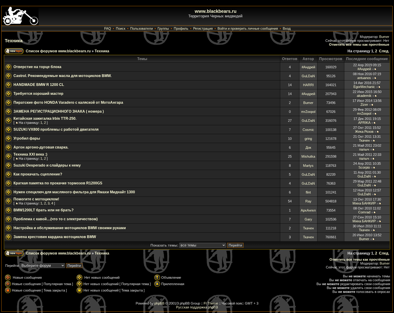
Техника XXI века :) (30, 154)
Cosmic (308, 130)
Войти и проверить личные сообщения (248, 28)
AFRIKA (364, 123)
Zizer (364, 104)
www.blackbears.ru (215, 11)
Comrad (364, 212)
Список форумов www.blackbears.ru (58, 51)
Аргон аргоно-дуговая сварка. (40, 147)
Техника (14, 40)
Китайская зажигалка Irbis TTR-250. (44, 118)
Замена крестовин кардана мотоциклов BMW (54, 237)
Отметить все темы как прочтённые (359, 44)
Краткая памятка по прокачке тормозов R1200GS (57, 183)
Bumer (384, 37)
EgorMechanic (364, 87)
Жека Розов (364, 131)
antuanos (364, 78)
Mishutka (308, 156)
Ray (308, 201)
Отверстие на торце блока (37, 67)
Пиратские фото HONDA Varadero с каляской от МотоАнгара (68, 102)
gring (308, 139)
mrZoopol (308, 112)
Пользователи (141, 28)
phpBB (159, 303)
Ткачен (364, 140)
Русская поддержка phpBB (197, 307)
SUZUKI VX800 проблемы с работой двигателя (55, 129)
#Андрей (308, 67)
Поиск (120, 28)
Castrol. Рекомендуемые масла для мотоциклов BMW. (62, 76)
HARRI (308, 85)
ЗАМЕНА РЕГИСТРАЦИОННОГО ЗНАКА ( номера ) (58, 111)
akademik (364, 96)
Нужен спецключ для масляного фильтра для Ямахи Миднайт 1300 (74, 192)
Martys (308, 165)
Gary (308, 219)
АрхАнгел (308, 210)
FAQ (107, 28)
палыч (364, 149)
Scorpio (364, 167)
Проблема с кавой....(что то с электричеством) (55, 219)
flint (308, 192)
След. (384, 51)
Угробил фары (26, 138)
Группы (163, 28)
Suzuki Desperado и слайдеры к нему (47, 165)
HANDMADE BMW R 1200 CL (38, 85)
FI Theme (211, 303)
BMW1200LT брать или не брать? (43, 210)
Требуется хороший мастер (38, 93)
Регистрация (203, 28)
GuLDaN (308, 76)
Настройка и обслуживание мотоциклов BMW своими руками (69, 228)
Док (308, 147)
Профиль (181, 28)
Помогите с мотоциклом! (36, 199)
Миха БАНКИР (364, 203)
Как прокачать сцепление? (37, 174)
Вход (287, 28)
